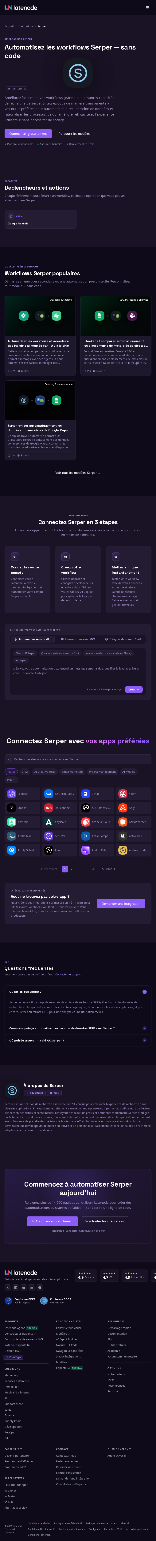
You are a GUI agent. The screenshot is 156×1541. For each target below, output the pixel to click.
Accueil (9, 26)
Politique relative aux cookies (101, 1523)
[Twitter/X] (8, 1287)
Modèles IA (63, 1333)
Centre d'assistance (68, 1473)
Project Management (102, 771)
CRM (25, 771)
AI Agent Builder (66, 1339)
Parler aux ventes (67, 1461)
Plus (9, 779)
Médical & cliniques (17, 1392)
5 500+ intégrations (68, 1356)
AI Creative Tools (44, 771)
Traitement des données (72, 1529)
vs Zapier (10, 1490)
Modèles (61, 1362)
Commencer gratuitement (28, 134)
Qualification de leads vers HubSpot (60, 653)
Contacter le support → (70, 974)
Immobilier (12, 1387)
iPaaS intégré (13, 1357)
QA (6, 1438)
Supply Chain (13, 1421)
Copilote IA (69, 1368)
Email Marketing (72, 771)
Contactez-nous (66, 1455)
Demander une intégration (121, 904)
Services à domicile (17, 1381)
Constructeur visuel (68, 1328)
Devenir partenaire (17, 1455)
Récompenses (116, 1385)
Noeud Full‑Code (66, 1345)
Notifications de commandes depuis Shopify (108, 653)
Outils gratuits (116, 1345)
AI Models (128, 771)
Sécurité (112, 1391)
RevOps (9, 1432)
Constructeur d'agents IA (20, 1333)
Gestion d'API (13, 1351)
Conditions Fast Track (39, 1534)
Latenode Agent (21, 1328)
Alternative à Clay (16, 1507)
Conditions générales (39, 1523)
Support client (14, 1404)
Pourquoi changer (16, 1485)
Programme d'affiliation (19, 1461)
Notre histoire (116, 1374)
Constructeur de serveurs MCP (24, 1339)
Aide (56, 1093)
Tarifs (111, 1380)
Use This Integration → (41, 219)
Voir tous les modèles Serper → (78, 473)
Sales (8, 1409)
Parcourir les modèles (74, 134)
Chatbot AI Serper (25, 653)
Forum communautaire (122, 1356)
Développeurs (13, 1426)
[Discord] (32, 1287)
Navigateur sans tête (69, 1351)
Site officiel (36, 1093)
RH (6, 1398)
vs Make (10, 1496)
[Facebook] (40, 1287)
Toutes (11, 771)
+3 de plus (21, 660)
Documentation (117, 1333)
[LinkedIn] (16, 1287)
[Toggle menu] (147, 7)
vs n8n (9, 1502)
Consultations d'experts (71, 1484)
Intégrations (25, 26)
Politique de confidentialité (68, 1523)
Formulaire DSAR (113, 1529)
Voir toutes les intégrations (105, 1221)
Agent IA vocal (116, 1455)
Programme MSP (15, 1467)
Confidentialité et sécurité (41, 1529)
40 (93, 869)
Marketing (11, 1375)
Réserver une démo (68, 1467)
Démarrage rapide (119, 1328)
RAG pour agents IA (17, 1345)
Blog (110, 1339)
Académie (113, 1351)
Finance (9, 1415)
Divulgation (94, 1529)
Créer (131, 689)
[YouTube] (24, 1287)
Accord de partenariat (137, 1529)
